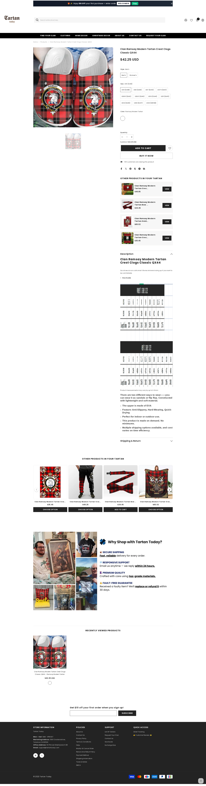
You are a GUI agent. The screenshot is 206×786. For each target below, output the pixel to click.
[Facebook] (121, 169)
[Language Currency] (202, 20)
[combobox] (102, 20)
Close (172, 4)
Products (43, 42)
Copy (135, 3)
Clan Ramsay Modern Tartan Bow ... (145, 203)
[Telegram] (139, 169)
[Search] (99, 20)
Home (35, 42)
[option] (73, 87)
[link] (170, 148)
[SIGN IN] (185, 20)
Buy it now (146, 155)
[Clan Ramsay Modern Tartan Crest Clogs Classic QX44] (49, 652)
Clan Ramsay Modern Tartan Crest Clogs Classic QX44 (49, 673)
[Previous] (36, 490)
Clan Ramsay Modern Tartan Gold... (145, 219)
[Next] (169, 490)
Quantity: (124, 132)
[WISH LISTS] (191, 20)
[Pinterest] (130, 169)
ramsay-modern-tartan (50, 683)
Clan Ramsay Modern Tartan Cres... (145, 187)
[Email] (144, 169)
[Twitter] (126, 169)
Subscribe (127, 713)
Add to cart (143, 148)
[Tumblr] (135, 169)
